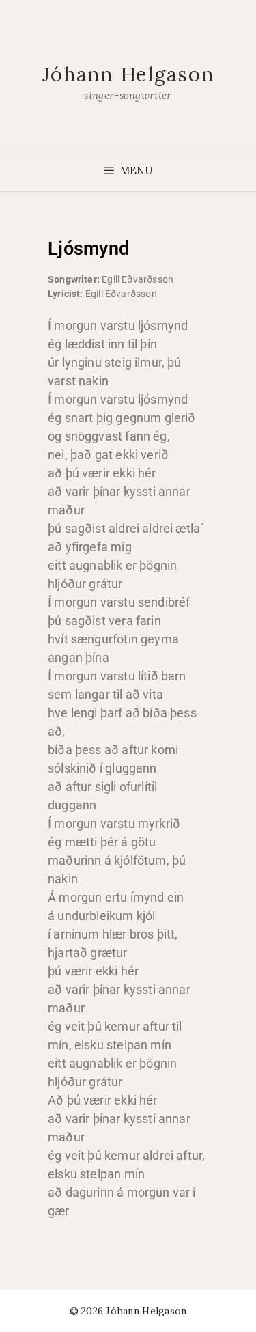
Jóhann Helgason (128, 74)
